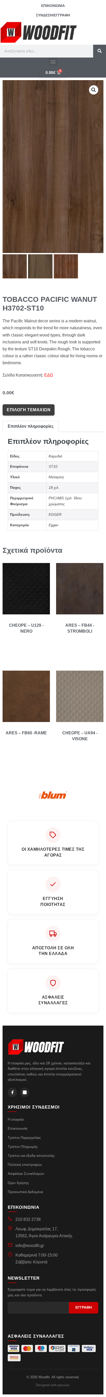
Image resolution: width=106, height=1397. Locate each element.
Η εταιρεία (16, 1119)
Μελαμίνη (56, 477)
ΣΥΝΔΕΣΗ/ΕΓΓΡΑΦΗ (53, 15)
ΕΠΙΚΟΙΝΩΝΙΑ (53, 6)
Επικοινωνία (17, 1128)
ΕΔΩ (48, 375)
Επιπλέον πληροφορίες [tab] (31, 426)
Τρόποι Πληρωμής (23, 1147)
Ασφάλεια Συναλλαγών (26, 1173)
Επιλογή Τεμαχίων (28, 410)
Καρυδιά (55, 456)
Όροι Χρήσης (18, 1183)
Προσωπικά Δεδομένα (25, 1192)
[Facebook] (12, 1092)
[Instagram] (24, 1092)
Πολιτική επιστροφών (25, 1164)
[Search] (99, 51)
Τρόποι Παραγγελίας (24, 1138)
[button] (53, 62)
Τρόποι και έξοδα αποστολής (31, 1156)
